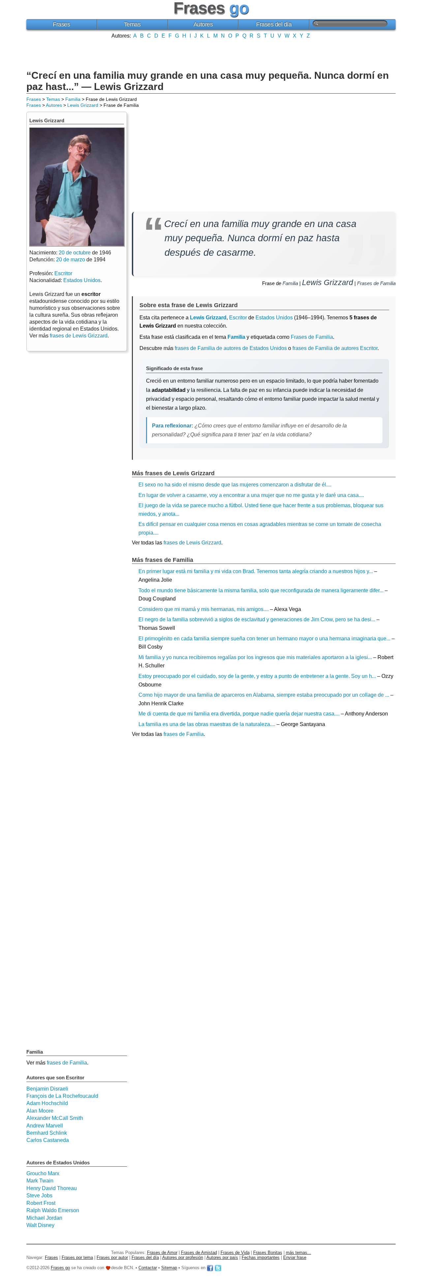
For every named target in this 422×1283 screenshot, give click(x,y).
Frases (61, 24)
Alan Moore (39, 1111)
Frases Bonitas (267, 1252)
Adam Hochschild (47, 1103)
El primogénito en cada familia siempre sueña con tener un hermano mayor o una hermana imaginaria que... (264, 638)
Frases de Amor (162, 1252)
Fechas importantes (261, 1257)
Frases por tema (77, 1257)
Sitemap (169, 1268)
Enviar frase (294, 1257)
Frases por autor (112, 1257)
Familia (72, 99)
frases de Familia (184, 734)
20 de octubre (75, 252)
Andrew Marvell (44, 1125)
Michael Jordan (44, 1218)
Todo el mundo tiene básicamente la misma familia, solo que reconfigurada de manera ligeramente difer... (260, 590)
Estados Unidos (274, 317)
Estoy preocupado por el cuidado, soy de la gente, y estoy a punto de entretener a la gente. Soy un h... (257, 676)
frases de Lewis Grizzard (192, 542)
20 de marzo (70, 259)
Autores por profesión (182, 1257)
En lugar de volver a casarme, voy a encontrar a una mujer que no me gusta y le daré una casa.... (251, 495)
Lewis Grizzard (82, 105)
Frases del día (273, 24)
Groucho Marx (42, 1173)
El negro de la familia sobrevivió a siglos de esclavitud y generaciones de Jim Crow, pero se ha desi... (256, 619)
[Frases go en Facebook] (210, 1268)
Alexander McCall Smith (54, 1118)
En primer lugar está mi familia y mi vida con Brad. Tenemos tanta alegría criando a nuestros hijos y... (255, 571)
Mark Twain (39, 1180)
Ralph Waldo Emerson (52, 1210)
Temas (132, 24)
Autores (203, 24)
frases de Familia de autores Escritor (334, 348)
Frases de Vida (235, 1252)
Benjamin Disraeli (47, 1089)
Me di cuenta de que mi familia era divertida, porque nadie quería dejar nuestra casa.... (239, 713)
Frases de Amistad (199, 1252)
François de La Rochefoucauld (62, 1096)
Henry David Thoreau (51, 1188)
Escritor (238, 317)
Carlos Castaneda (47, 1140)
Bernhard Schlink (46, 1133)
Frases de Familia (376, 283)
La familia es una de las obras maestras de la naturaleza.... (206, 724)
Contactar (147, 1268)
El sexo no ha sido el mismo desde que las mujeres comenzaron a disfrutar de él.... (234, 484)
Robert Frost (40, 1203)
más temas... (298, 1252)
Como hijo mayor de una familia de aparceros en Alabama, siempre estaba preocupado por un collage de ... (263, 695)
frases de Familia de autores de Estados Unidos (231, 348)
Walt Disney (40, 1225)
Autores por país (222, 1257)
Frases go (60, 1268)
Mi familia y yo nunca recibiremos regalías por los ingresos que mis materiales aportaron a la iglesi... (255, 657)
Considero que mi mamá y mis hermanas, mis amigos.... (203, 609)
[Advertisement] (211, 54)
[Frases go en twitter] (218, 1268)
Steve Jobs (39, 1195)
